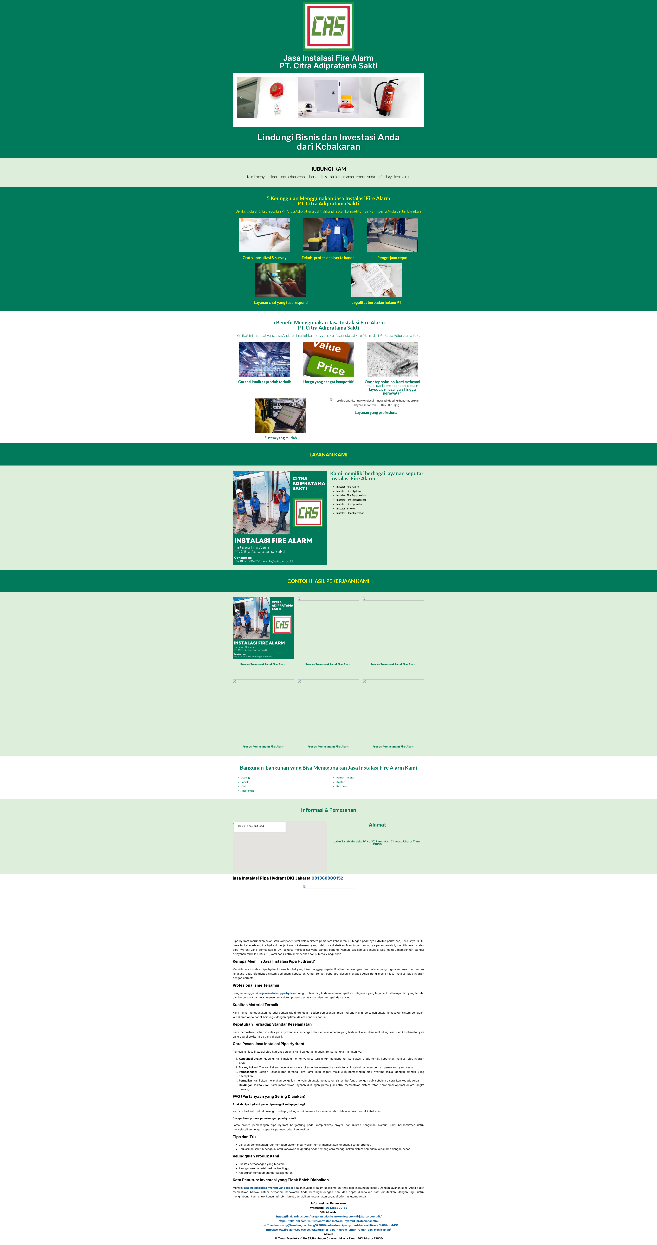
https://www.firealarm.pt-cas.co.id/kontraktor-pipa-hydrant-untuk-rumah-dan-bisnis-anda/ (328, 1229)
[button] (241, 97)
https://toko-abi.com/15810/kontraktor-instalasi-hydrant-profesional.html (328, 1221)
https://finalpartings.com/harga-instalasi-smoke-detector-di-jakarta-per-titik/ (328, 1216)
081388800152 (327, 878)
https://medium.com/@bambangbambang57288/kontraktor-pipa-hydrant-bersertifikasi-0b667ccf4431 (328, 1225)
